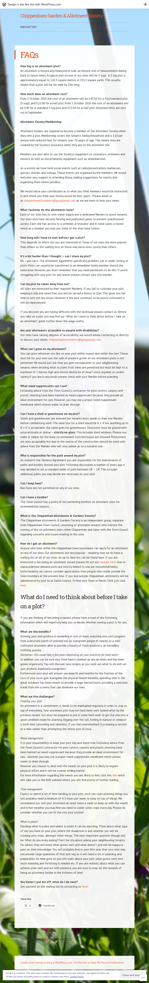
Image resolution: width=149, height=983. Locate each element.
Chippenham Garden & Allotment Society (61, 16)
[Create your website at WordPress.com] (74, 4)
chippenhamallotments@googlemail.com (49, 200)
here (23, 585)
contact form (108, 562)
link (114, 775)
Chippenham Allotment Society (46, 939)
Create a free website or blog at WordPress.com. (46, 962)
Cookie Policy (77, 976)
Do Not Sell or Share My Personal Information (99, 962)
